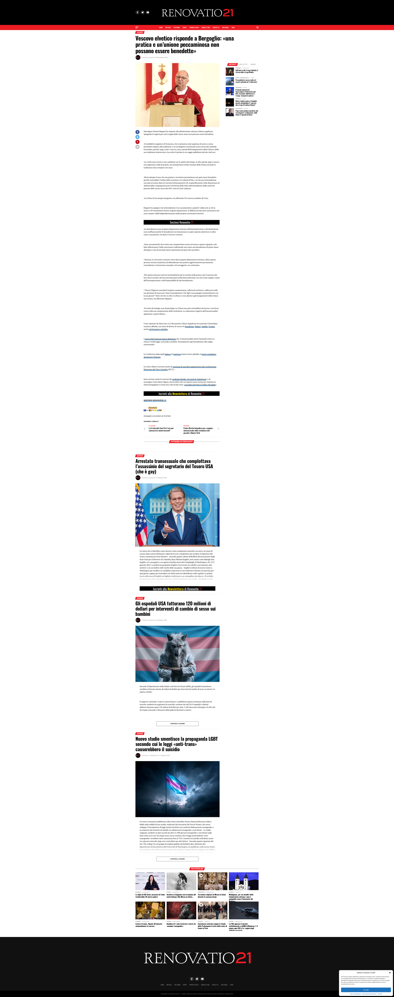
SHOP (233, 27)
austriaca (177, 354)
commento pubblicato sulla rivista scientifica (176, 821)
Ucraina (211, 326)
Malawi (198, 326)
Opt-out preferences (355, 993)
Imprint (380, 993)
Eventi (185, 27)
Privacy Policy (194, 27)
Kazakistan (189, 326)
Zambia (205, 326)
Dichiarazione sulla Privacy (369, 993)
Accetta (366, 990)
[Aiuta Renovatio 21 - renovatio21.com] (181, 222)
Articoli (168, 27)
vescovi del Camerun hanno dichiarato (160, 339)
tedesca (168, 354)
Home (161, 27)
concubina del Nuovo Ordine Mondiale (200, 385)
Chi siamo (177, 27)
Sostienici (225, 27)
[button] (390, 973)
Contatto (216, 27)
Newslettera (206, 27)
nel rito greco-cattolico (158, 329)
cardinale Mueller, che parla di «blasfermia (189, 379)
